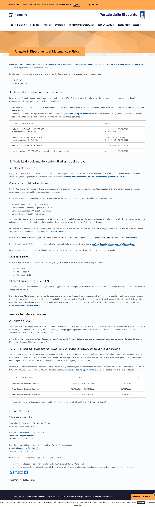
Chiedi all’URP (60, 5)
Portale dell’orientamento (32, 5)
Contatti (69, 5)
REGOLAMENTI (124, 24)
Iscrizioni (20, 64)
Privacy (71, 496)
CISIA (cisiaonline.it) (51, 107)
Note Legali (79, 496)
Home (11, 24)
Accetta (141, 502)
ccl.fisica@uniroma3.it (24, 435)
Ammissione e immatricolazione (39, 64)
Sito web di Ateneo (15, 5)
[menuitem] (11, 25)
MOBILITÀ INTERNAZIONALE (81, 24)
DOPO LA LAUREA (105, 24)
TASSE (47, 24)
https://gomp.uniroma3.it (79, 113)
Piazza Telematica (48, 5)
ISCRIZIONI (34, 24)
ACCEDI (136, 24)
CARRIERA (59, 24)
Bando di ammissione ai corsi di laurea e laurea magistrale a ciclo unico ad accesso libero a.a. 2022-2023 (99, 64)
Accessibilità (89, 496)
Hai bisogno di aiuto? (141, 496)
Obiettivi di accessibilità (103, 496)
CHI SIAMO (20, 24)
